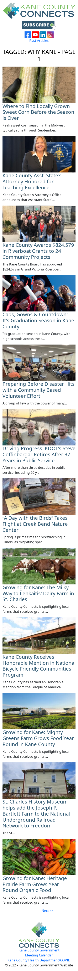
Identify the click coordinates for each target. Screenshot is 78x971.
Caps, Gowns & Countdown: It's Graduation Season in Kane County (38, 320)
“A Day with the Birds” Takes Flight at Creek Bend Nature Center (35, 523)
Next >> (47, 910)
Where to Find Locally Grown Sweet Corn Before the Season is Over (38, 112)
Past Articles (39, 40)
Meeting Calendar (39, 955)
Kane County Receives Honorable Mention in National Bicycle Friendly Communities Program (39, 665)
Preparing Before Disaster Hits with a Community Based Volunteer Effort (38, 389)
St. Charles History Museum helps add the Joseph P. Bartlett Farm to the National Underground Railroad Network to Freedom (36, 813)
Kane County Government (39, 950)
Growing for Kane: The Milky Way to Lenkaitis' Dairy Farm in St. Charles (38, 593)
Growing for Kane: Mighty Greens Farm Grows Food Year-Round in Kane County (39, 738)
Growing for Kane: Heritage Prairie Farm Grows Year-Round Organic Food (34, 884)
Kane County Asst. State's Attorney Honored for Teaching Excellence (32, 181)
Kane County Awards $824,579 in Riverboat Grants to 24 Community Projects (38, 250)
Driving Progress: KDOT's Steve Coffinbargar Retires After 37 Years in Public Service (39, 454)
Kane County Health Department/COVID (39, 960)
